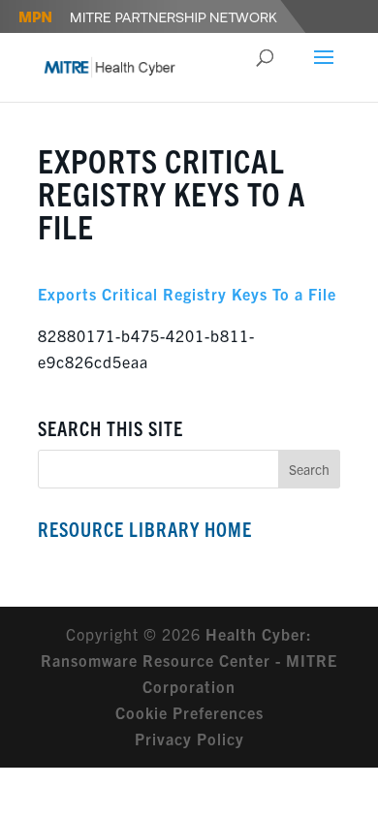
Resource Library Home (145, 529)
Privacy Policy (189, 738)
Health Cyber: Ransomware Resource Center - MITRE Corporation (189, 660)
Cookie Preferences (189, 712)
